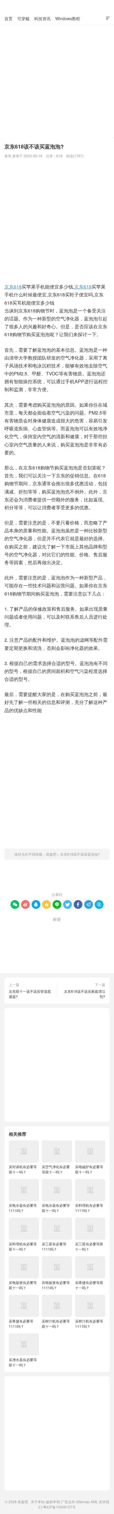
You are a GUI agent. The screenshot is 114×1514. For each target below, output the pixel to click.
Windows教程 (67, 18)
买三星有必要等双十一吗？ (89, 1246)
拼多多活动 (45, 949)
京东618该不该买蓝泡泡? (80, 854)
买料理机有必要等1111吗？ (89, 1208)
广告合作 (68, 1501)
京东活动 (91, 928)
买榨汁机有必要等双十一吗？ (56, 1323)
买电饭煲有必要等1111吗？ (56, 1285)
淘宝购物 (91, 959)
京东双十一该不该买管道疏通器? (30, 994)
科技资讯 (42, 18)
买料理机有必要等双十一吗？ (23, 1246)
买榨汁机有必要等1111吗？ (89, 1323)
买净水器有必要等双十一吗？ (23, 1362)
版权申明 (53, 1501)
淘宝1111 (96, 949)
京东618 (13, 286)
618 (59, 155)
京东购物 (21, 938)
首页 (8, 18)
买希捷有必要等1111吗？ (21, 1323)
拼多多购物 (71, 949)
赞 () (57, 877)
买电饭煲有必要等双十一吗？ (23, 1285)
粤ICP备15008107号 (59, 1506)
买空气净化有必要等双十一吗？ (56, 1169)
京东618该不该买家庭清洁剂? (84, 994)
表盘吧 (57, 6)
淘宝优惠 (45, 959)
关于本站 (38, 1501)
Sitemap (82, 1501)
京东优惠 (69, 928)
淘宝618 (23, 959)
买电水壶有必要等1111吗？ (23, 1208)
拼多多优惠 (18, 949)
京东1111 (23, 928)
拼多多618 (92, 938)
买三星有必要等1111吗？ (54, 1246)
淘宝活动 (68, 959)
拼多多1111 (65, 938)
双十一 (42, 938)
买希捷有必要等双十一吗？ (89, 1285)
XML (94, 1501)
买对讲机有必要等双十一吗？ (23, 1169)
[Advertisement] (57, 82)
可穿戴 (23, 18)
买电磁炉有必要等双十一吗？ (89, 1169)
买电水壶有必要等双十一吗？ (56, 1208)
